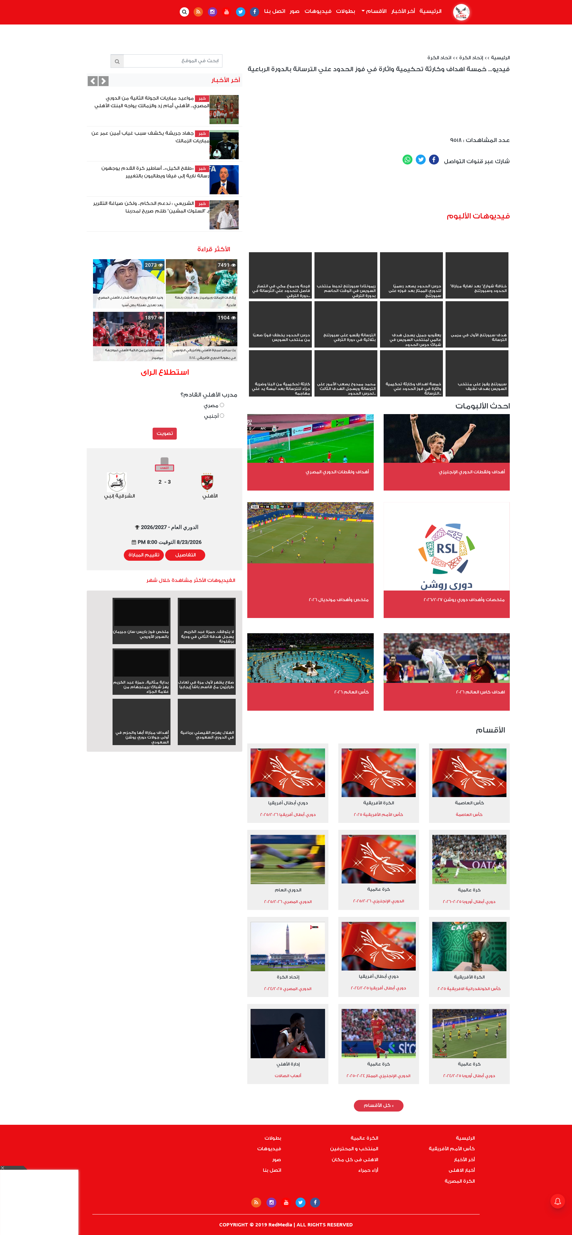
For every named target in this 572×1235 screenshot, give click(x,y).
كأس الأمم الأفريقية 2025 (378, 814)
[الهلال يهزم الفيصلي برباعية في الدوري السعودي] (206, 725)
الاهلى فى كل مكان (355, 1160)
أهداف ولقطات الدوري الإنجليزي (472, 471)
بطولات (345, 11)
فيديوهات (318, 11)
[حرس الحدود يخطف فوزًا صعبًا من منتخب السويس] (280, 328)
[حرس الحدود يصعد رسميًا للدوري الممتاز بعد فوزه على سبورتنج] (411, 279)
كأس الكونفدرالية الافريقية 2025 (469, 988)
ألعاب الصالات (288, 1075)
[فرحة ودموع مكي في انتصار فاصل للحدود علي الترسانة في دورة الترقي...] (280, 279)
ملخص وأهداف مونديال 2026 (339, 599)
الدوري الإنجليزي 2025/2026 (378, 901)
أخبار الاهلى (462, 1170)
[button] (93, 81)
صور (295, 11)
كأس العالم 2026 (351, 691)
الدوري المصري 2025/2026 (288, 901)
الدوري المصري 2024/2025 (287, 988)
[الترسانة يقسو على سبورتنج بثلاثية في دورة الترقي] (346, 328)
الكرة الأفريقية (378, 802)
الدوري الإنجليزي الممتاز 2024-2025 (378, 1075)
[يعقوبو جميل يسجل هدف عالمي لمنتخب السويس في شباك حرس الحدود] (411, 328)
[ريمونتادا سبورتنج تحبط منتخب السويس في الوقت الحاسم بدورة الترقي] (346, 279)
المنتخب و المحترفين (354, 1149)
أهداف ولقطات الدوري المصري (337, 471)
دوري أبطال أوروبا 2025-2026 (469, 901)
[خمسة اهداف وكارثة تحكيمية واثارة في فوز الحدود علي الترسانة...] (411, 377)
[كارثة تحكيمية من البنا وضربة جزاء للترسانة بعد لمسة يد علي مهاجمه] (280, 377)
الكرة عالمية (364, 1138)
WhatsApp (407, 160)
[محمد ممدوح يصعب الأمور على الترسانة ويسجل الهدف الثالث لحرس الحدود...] (346, 377)
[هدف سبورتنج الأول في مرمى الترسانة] (477, 328)
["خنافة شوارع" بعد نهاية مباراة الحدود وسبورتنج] (477, 279)
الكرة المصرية (460, 1181)
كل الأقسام (379, 1105)
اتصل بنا (274, 11)
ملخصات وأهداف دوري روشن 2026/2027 (464, 599)
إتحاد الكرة (471, 58)
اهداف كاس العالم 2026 (480, 691)
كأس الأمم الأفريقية (452, 1149)
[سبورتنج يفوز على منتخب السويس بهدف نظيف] (477, 377)
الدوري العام (288, 889)
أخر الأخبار (403, 11)
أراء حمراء (368, 1170)
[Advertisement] (389, 191)
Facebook (434, 160)
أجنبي (212, 416)
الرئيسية (429, 11)
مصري (212, 405)
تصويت (165, 433)
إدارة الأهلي (288, 1064)
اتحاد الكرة (439, 58)
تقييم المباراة (143, 555)
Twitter (421, 160)
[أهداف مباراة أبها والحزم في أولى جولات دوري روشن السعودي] (141, 725)
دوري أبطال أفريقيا (288, 802)
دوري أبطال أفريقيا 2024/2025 (378, 988)
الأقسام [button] (375, 11)
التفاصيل (185, 555)
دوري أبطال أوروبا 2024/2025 (469, 1075)
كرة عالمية (469, 889)
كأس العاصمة (469, 802)
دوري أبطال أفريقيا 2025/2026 (288, 814)
